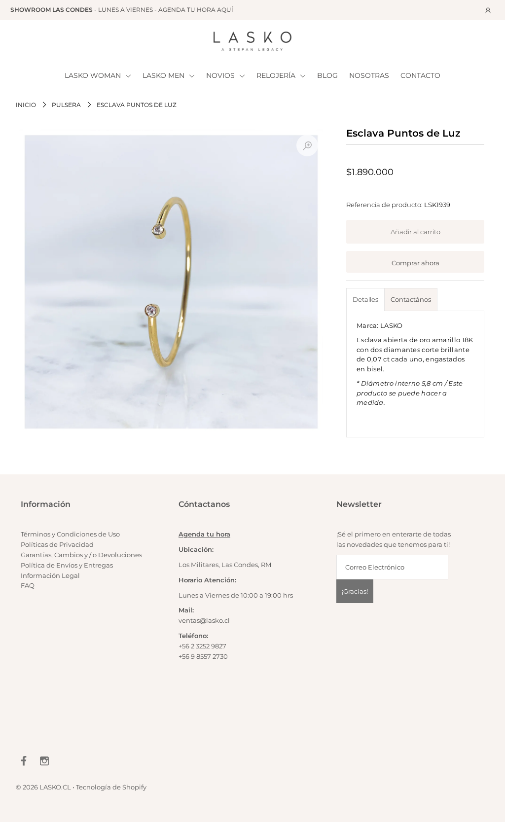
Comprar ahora (415, 263)
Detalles (365, 299)
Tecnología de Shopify (111, 787)
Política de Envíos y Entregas (67, 565)
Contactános (411, 299)
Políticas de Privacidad (57, 544)
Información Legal (50, 575)
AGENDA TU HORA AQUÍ (195, 9)
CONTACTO (420, 75)
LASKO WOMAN (94, 75)
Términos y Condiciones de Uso (70, 534)
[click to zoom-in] (307, 145)
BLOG (327, 75)
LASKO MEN (164, 75)
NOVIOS (221, 75)
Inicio (26, 104)
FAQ (28, 585)
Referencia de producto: (384, 205)
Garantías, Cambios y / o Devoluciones (81, 555)
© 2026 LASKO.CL (43, 787)
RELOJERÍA (276, 75)
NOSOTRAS (369, 75)
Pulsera (66, 104)
